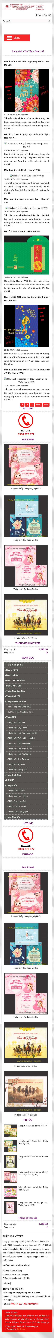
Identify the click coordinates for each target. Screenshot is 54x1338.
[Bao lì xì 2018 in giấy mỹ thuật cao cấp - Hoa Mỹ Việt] (26, 145)
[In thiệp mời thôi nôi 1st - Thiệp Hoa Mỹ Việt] (10, 1146)
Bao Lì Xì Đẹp (12, 675)
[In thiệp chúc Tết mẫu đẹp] (26, 1111)
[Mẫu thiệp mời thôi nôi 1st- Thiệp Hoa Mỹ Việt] (10, 1192)
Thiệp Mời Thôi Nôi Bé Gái (19, 743)
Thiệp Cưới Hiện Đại (16, 801)
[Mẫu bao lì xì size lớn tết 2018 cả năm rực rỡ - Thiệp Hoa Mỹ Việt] (26, 380)
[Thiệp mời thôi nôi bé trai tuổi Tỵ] (10, 1131)
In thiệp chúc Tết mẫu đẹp (25, 1115)
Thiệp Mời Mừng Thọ (17, 770)
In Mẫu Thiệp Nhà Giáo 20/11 (20, 712)
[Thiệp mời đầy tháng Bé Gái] (26, 586)
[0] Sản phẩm (41, 15)
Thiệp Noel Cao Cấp (15, 691)
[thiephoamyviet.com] (27, 7)
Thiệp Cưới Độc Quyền (17, 812)
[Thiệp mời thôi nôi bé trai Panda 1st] (10, 1161)
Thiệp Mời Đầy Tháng (17, 728)
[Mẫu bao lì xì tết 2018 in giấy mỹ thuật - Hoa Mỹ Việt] (26, 91)
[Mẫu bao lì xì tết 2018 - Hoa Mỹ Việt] (26, 176)
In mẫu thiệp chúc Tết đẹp (25, 638)
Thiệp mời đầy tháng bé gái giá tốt (26, 488)
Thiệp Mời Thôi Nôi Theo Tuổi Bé (22, 733)
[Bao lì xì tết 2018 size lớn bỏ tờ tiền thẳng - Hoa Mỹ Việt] (26, 326)
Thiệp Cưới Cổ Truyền (17, 796)
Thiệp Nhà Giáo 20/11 (15, 701)
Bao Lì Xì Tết (11, 670)
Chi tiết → (8, 129)
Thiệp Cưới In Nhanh (16, 806)
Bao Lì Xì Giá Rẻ (13, 686)
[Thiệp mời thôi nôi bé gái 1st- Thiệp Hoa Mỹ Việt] (10, 1208)
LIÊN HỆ (9, 780)
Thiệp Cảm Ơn (12, 817)
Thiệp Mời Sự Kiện (16, 764)
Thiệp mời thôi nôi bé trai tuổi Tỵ (32, 1126)
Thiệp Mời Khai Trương (18, 759)
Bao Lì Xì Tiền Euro (15, 680)
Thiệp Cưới (11, 785)
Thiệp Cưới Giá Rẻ (16, 791)
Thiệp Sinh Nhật (13, 775)
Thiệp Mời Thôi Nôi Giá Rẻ (19, 754)
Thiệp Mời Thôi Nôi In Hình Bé (21, 738)
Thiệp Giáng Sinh (14, 665)
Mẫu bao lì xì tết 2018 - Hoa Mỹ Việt (22, 170)
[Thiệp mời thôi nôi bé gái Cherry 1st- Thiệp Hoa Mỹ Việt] (10, 1177)
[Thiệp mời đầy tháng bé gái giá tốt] (26, 485)
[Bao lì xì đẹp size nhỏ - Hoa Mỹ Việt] (26, 256)
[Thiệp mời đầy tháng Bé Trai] (26, 536)
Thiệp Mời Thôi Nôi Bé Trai (19, 749)
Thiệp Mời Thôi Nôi (16, 722)
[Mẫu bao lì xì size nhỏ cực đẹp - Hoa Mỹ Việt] (26, 208)
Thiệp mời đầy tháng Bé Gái (26, 589)
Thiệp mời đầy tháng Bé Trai (25, 540)
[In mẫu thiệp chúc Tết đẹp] (26, 635)
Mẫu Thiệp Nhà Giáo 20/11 (19, 707)
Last (46, 405)
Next (38, 405)
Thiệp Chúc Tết (12, 696)
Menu (17, 37)
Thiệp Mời (10, 717)
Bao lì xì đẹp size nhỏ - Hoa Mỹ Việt (22, 231)
